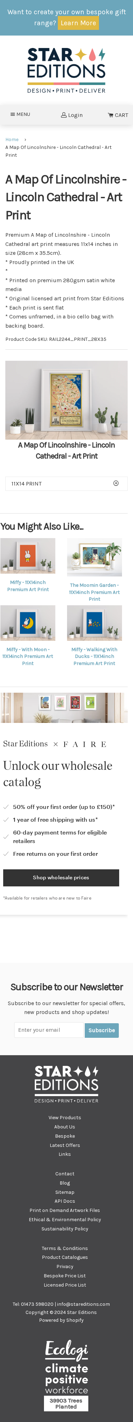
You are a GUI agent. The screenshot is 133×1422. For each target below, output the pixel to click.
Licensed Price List (65, 1285)
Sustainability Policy (64, 1229)
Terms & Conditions (65, 1248)
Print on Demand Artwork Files (64, 1210)
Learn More (78, 23)
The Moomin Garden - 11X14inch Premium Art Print (94, 592)
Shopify (75, 1320)
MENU (25, 114)
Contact (64, 1174)
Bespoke (65, 1136)
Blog (65, 1183)
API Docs (65, 1201)
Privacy (64, 1266)
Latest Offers (65, 1145)
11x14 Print (26, 483)
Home (11, 139)
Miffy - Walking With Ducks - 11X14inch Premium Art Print (94, 656)
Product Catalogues (65, 1257)
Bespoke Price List (65, 1276)
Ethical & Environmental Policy (65, 1220)
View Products (65, 1118)
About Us (64, 1127)
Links (65, 1154)
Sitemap (64, 1192)
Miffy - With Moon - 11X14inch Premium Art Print (27, 656)
